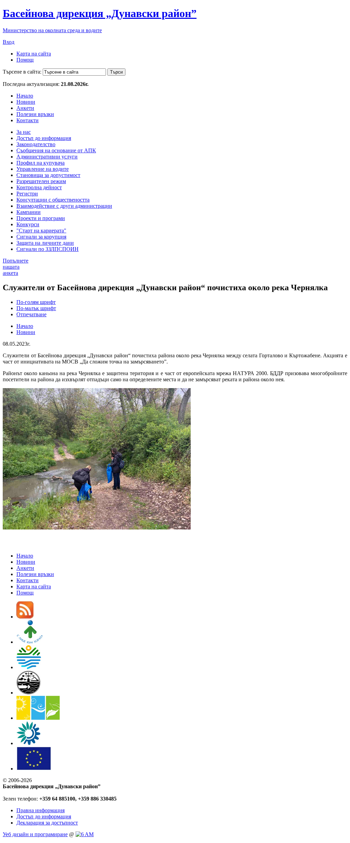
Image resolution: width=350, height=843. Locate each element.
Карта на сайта (33, 53)
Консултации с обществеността (53, 200)
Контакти (27, 120)
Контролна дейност (39, 187)
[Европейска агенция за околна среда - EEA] (28, 743)
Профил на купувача (40, 163)
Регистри (27, 193)
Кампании (28, 212)
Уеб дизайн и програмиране (35, 834)
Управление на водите (42, 169)
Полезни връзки (35, 114)
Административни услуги (47, 156)
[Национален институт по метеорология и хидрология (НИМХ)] (28, 692)
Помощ (24, 60)
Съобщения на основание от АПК (56, 150)
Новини (25, 102)
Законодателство (35, 144)
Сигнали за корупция (41, 237)
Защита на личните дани (45, 243)
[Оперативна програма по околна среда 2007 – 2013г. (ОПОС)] (38, 718)
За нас (23, 132)
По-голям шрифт (36, 302)
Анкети (25, 108)
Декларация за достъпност (47, 823)
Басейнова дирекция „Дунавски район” (100, 13)
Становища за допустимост (48, 175)
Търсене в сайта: (22, 72)
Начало (24, 96)
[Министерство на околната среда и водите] (28, 667)
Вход (8, 42)
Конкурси (27, 224)
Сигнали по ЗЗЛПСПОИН (47, 249)
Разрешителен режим (41, 181)
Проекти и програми (40, 218)
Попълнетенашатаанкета (15, 267)
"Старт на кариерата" (41, 230)
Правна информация (40, 810)
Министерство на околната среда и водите (52, 30)
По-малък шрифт (36, 308)
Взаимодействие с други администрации (64, 206)
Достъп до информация (43, 138)
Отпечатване (31, 314)
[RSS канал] (24, 617)
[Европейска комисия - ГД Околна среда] (33, 768)
